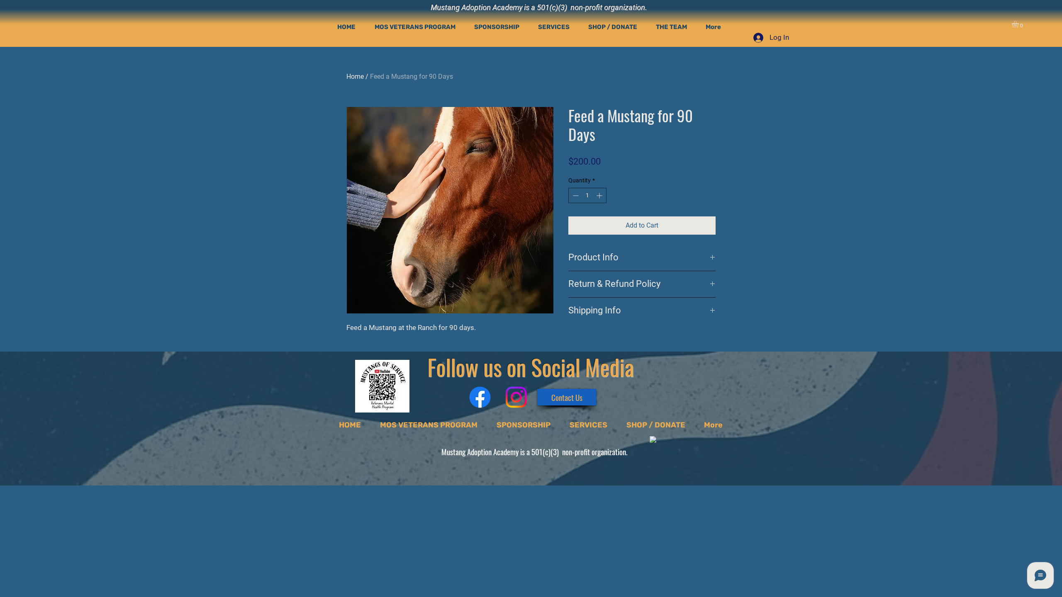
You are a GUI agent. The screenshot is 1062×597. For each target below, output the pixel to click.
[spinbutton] (587, 195)
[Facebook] (480, 397)
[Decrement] (575, 195)
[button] (1019, 24)
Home (355, 76)
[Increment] (600, 195)
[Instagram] (516, 397)
